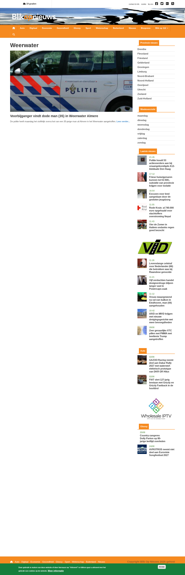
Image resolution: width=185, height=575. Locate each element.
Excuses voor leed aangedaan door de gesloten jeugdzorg (160, 197)
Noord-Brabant (145, 76)
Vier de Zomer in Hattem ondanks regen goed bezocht (161, 227)
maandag (142, 116)
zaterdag (142, 138)
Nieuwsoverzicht (13, 28)
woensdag (143, 125)
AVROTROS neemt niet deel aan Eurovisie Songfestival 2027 (161, 452)
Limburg (142, 71)
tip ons (150, 4)
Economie (47, 28)
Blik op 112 (161, 28)
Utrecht (141, 89)
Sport (88, 28)
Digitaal (33, 28)
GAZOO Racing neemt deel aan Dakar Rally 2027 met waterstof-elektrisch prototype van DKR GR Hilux (161, 366)
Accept (161, 567)
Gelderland (143, 62)
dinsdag (141, 120)
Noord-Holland (145, 80)
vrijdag (141, 133)
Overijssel (142, 85)
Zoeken (13, 34)
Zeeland (141, 94)
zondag (141, 142)
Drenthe (141, 49)
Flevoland (142, 53)
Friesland (142, 58)
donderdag (143, 129)
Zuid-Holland (144, 98)
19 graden (31, 3)
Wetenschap (102, 28)
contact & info (134, 4)
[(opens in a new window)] (157, 4)
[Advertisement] (156, 511)
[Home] (34, 17)
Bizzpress (145, 28)
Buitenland (118, 28)
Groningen (143, 67)
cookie (143, 4)
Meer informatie (56, 571)
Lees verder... (123, 121)
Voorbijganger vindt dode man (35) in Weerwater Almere (54, 116)
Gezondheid (63, 28)
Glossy (77, 28)
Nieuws (132, 28)
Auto (22, 28)
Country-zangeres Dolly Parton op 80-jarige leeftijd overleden (152, 438)
